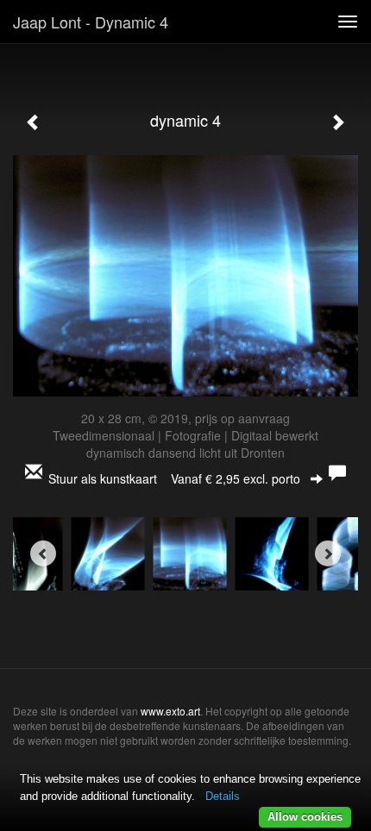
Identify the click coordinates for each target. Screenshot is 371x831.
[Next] (328, 553)
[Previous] (43, 553)
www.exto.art (170, 710)
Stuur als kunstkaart (174, 478)
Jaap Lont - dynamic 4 (90, 21)
